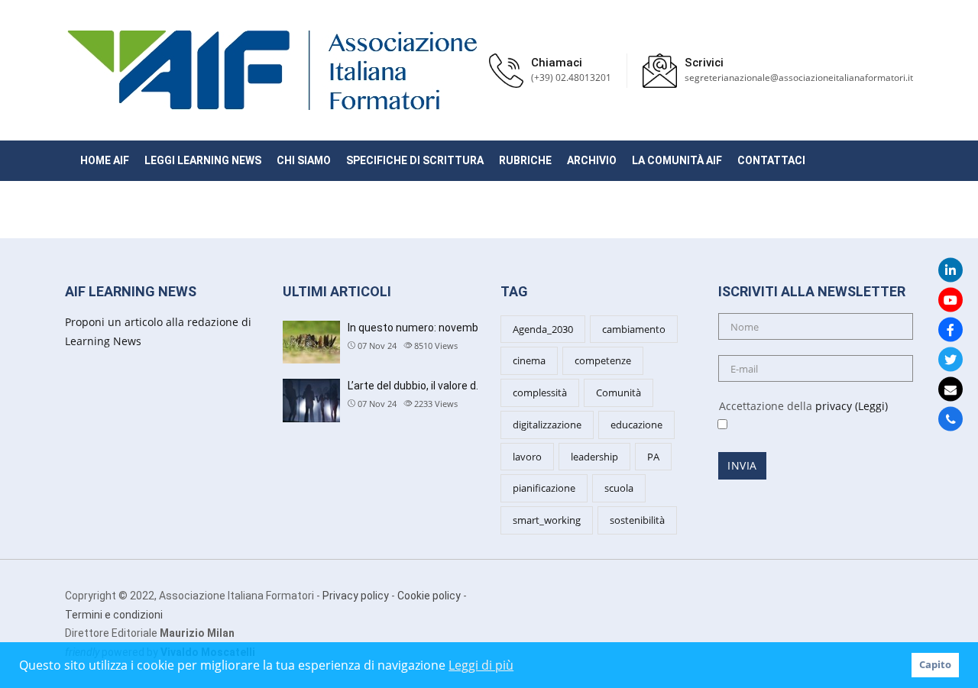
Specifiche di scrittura (415, 160)
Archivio (592, 160)
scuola (618, 488)
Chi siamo (304, 160)
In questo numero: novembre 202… (432, 327)
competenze (603, 360)
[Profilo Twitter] (950, 359)
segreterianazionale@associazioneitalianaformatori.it (799, 77)
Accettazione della (797, 406)
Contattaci (771, 160)
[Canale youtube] (950, 299)
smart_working (547, 520)
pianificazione (544, 488)
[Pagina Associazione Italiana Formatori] (950, 329)
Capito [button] (935, 664)
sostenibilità (637, 520)
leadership (594, 457)
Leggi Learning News (202, 160)
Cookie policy (429, 595)
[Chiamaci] (950, 418)
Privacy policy (355, 595)
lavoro (527, 457)
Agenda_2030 (543, 329)
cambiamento (633, 329)
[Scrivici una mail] (950, 388)
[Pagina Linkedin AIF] (950, 269)
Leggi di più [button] (481, 665)
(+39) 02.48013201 (571, 77)
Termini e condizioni (114, 615)
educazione (636, 424)
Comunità (618, 392)
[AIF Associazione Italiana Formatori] (272, 70)
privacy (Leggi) (851, 406)
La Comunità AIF (677, 160)
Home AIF (104, 160)
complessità (540, 392)
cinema (529, 360)
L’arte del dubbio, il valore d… (415, 386)
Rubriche (525, 160)
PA (653, 457)
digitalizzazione (547, 424)
